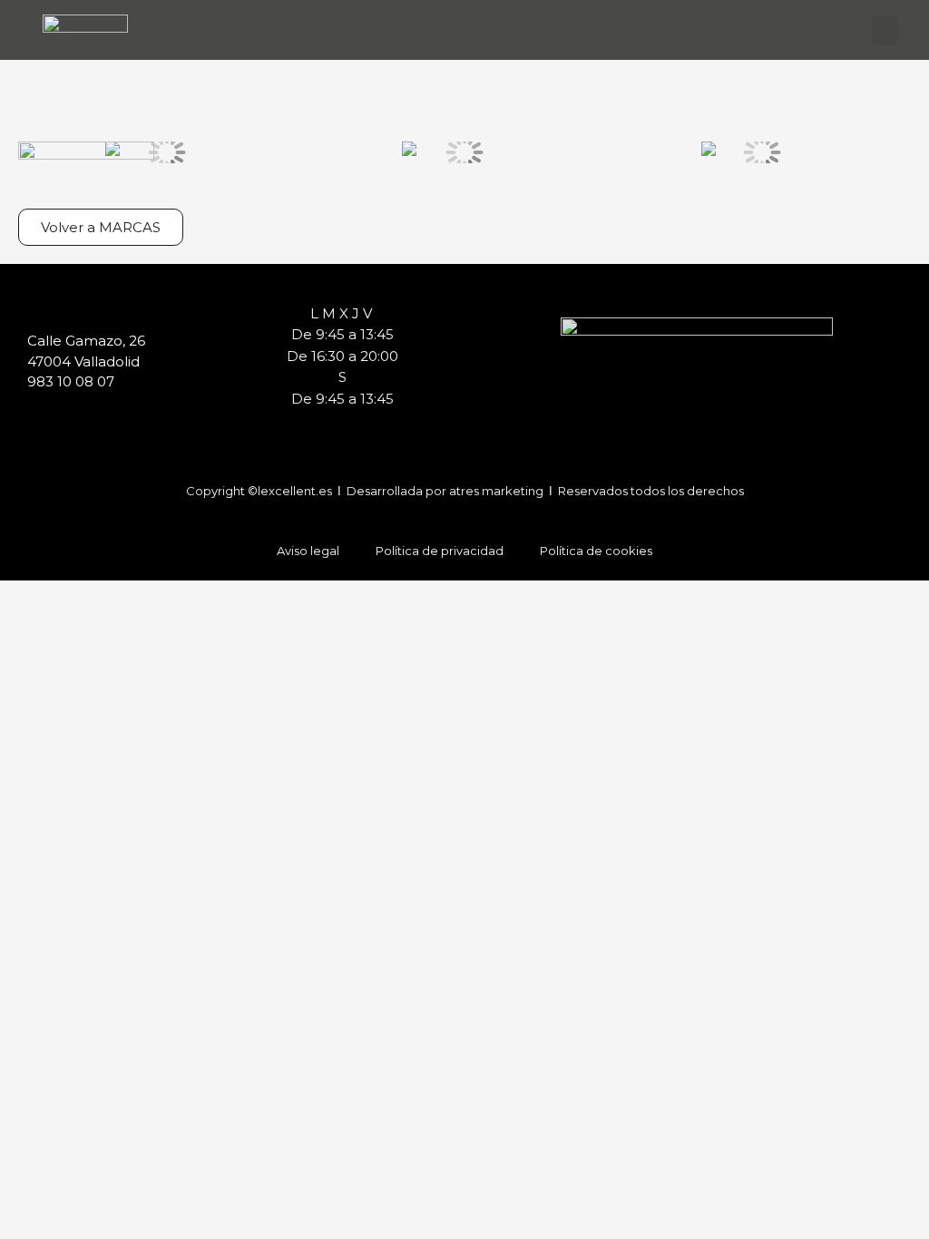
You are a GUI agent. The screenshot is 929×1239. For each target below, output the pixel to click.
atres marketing (497, 490)
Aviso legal (308, 550)
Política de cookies (596, 550)
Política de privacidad (440, 550)
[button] (884, 30)
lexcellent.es (296, 490)
